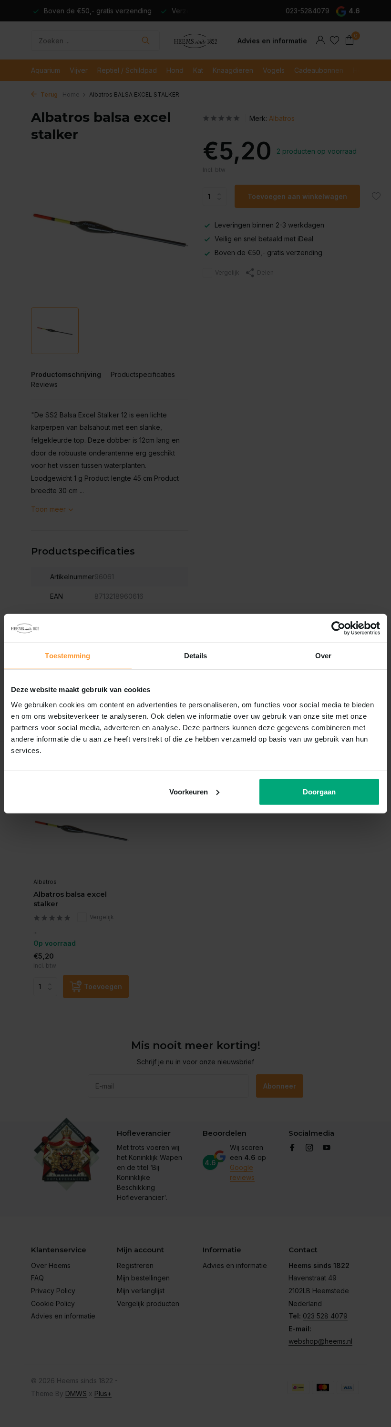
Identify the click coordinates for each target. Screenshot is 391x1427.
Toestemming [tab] (67, 656)
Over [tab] (323, 656)
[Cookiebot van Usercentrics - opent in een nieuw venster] (338, 628)
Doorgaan (319, 791)
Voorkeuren (188, 791)
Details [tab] (195, 656)
